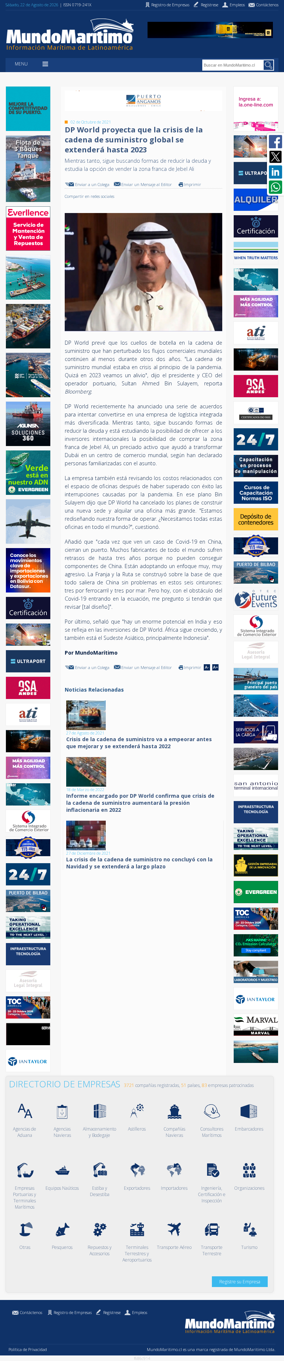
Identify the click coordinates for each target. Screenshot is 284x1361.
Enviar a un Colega (92, 184)
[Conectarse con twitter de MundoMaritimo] (275, 156)
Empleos (139, 1312)
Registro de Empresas (73, 1312)
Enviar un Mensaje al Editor (146, 184)
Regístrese (112, 1312)
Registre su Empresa (239, 1282)
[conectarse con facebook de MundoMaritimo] (275, 141)
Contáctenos (31, 1312)
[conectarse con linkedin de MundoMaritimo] (275, 172)
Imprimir (192, 184)
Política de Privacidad (28, 1349)
